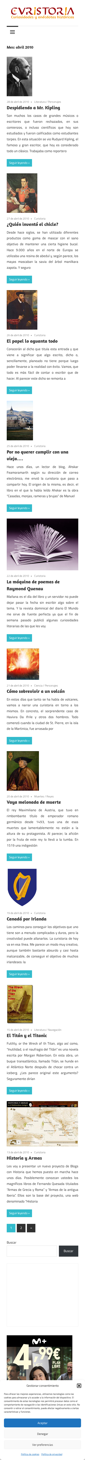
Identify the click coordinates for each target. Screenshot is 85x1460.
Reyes (50, 796)
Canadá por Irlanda (26, 919)
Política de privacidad (51, 1454)
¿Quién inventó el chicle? (32, 224)
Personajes (54, 102)
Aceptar (42, 1423)
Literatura (40, 102)
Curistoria (39, 218)
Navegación (54, 1030)
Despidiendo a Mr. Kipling (33, 107)
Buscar (11, 1242)
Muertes (39, 796)
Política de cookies (30, 1454)
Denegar (42, 1434)
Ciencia (38, 685)
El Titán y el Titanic (27, 1035)
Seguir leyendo (18, 162)
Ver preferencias (42, 1444)
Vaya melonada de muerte (34, 802)
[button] (79, 1386)
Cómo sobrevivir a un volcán (36, 691)
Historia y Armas (24, 1158)
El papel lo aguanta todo (32, 341)
